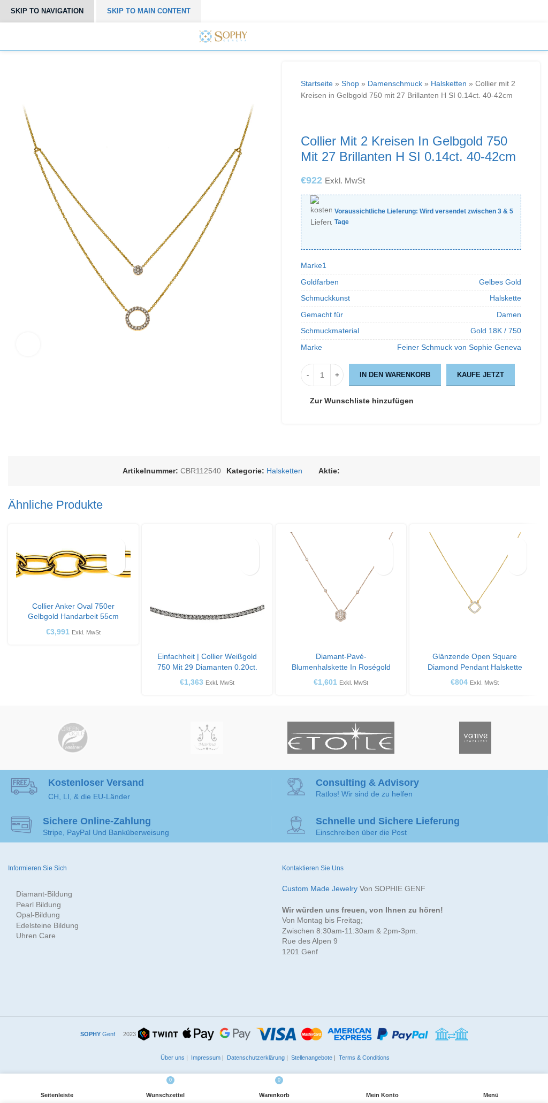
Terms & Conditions (363, 1057)
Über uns (172, 1057)
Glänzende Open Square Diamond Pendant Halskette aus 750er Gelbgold (475, 666)
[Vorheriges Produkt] (306, 117)
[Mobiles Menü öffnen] (344, 36)
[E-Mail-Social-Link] (370, 471)
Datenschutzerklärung (255, 1057)
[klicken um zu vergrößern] (28, 344)
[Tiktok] (324, 36)
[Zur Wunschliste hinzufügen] (115, 547)
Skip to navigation (47, 11)
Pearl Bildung (38, 904)
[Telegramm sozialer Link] (420, 471)
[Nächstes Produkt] (327, 117)
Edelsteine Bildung (47, 925)
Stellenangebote (311, 1057)
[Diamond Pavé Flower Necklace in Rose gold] (341, 589)
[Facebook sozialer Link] (346, 471)
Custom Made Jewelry (319, 888)
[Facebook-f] (264, 36)
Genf (97, 1034)
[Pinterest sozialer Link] (383, 471)
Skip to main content (149, 11)
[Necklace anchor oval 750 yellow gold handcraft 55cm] (73, 564)
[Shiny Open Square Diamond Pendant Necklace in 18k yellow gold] (474, 589)
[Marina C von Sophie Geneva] (207, 737)
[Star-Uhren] (341, 737)
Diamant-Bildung (44, 894)
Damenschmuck (395, 83)
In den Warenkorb (395, 375)
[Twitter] (275, 36)
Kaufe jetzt (480, 375)
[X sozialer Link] (358, 471)
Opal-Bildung (38, 914)
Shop (350, 83)
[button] (115, 565)
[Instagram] (288, 36)
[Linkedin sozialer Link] (395, 471)
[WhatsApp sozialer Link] (407, 471)
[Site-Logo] (223, 36)
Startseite (317, 83)
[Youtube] (311, 36)
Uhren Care (36, 935)
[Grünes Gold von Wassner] (72, 737)
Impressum (204, 1057)
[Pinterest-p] (300, 36)
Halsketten (449, 83)
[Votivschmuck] (475, 737)
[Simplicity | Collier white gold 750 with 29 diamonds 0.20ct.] (207, 589)
